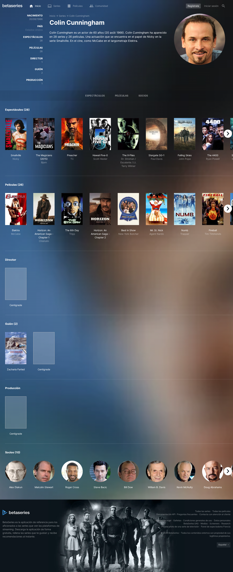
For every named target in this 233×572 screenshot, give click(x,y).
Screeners (214, 523)
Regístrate (193, 5)
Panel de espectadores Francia (215, 526)
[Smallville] (15, 134)
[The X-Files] (128, 134)
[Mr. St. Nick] (156, 209)
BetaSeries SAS (191, 523)
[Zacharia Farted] (15, 348)
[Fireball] (212, 209)
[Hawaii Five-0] (100, 134)
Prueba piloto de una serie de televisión (180, 526)
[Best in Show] (128, 209)
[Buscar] (223, 6)
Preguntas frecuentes (187, 514)
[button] (15, 475)
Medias (204, 523)
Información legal (163, 520)
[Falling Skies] (184, 134)
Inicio (52, 15)
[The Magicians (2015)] (44, 134)
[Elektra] (15, 209)
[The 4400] (212, 134)
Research (225, 523)
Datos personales (222, 520)
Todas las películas (221, 511)
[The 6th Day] (72, 209)
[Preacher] (72, 134)
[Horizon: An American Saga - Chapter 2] (100, 209)
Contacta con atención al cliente (214, 514)
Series (62, 15)
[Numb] (184, 209)
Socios (143, 95)
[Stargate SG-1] (156, 134)
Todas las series (202, 511)
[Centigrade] (15, 284)
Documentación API (165, 514)
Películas (121, 95)
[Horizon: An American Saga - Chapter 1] (44, 209)
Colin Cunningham (79, 15)
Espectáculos (95, 95)
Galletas (177, 520)
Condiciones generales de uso (197, 520)
